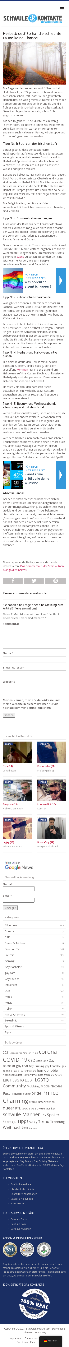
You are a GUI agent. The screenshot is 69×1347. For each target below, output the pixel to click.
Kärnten (41, 808)
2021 (6, 1052)
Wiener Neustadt (12, 846)
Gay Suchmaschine (21, 1184)
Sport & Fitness (14, 1026)
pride (36, 1093)
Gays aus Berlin (19, 1219)
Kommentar (11, 624)
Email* (7, 895)
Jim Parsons (56, 1075)
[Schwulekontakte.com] (33, 18)
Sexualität (11, 1020)
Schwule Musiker (45, 1108)
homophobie (47, 1070)
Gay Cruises (12, 979)
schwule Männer (21, 1114)
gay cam (10, 973)
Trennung (57, 1122)
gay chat (22, 1066)
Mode (8, 996)
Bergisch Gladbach (47, 846)
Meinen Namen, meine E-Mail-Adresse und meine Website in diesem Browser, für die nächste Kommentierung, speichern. (31, 704)
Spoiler (53, 1114)
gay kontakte (53, 1066)
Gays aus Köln (18, 1224)
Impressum (16, 1338)
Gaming (9, 961)
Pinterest (35, 1342)
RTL (18, 1108)
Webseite (9, 681)
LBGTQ (18, 1080)
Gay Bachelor (13, 967)
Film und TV (12, 949)
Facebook (22, 1342)
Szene (20, 256)
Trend (43, 1121)
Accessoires (16, 1053)
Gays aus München (21, 1228)
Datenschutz (31, 1338)
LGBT (8, 991)
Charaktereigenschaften (24, 1194)
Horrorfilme (30, 1074)
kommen (22, 369)
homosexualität (12, 1074)
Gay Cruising (36, 1066)
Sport (7, 1122)
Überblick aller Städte (23, 1189)
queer (8, 1108)
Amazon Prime (30, 1053)
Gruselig (15, 1071)
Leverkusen (9, 770)
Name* (7, 884)
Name (7, 653)
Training (33, 1122)
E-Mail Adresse (12, 667)
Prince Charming (15, 1014)
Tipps (8, 1032)
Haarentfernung (28, 1071)
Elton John (42, 1060)
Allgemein (11, 925)
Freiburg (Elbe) (45, 770)
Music (8, 1002)
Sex (43, 1115)
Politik (8, 1008)
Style (14, 1122)
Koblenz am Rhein (13, 808)
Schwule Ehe (27, 1108)
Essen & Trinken (15, 943)
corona (48, 1051)
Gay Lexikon (17, 1203)
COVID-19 (15, 1059)
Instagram (44, 1074)
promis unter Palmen (42, 1102)
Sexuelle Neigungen (22, 1198)
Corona (9, 931)
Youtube (33, 1128)
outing (26, 1093)
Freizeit (9, 955)
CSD (7, 937)
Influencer (11, 985)
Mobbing (33, 1086)
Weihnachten (15, 1127)
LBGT (7, 1080)
